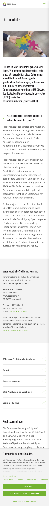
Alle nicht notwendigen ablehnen (24, 493)
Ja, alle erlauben (24, 486)
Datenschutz (8, 479)
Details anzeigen (9, 476)
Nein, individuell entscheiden (24, 501)
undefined (43, 479)
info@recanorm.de (18, 311)
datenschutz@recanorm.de (15, 330)
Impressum (31, 479)
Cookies (20, 479)
